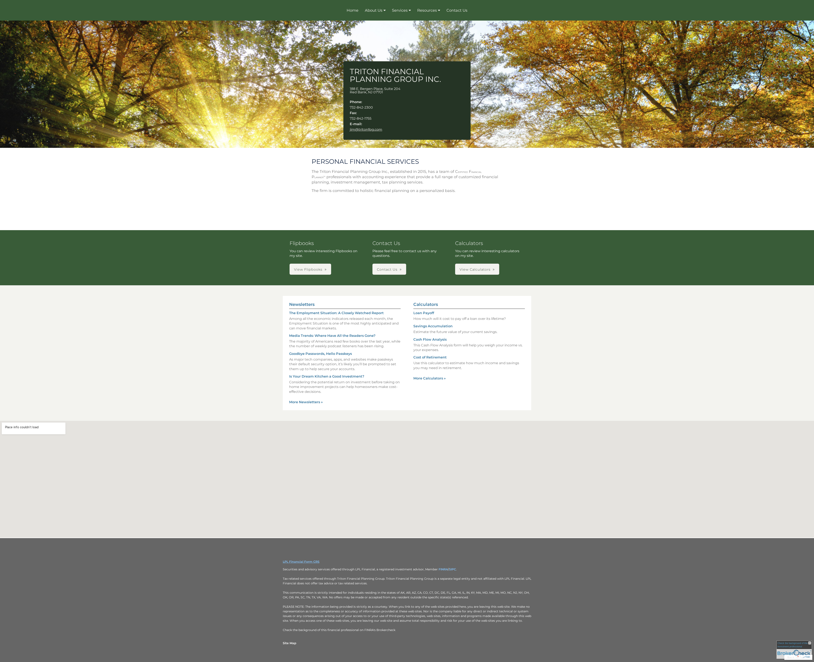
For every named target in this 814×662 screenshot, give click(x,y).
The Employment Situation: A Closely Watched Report (336, 313)
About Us (373, 10)
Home (352, 10)
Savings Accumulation (433, 326)
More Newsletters (306, 402)
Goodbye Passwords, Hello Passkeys (320, 354)
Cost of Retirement (430, 357)
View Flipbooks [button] (308, 269)
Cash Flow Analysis (430, 339)
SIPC (452, 569)
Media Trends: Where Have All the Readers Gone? (332, 336)
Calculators (425, 304)
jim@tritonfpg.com (366, 129)
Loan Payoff (423, 313)
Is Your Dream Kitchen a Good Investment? (326, 376)
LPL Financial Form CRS (301, 562)
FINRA (443, 569)
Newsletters (302, 304)
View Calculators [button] (475, 269)
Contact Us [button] (387, 269)
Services (400, 10)
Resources (427, 10)
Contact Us (456, 10)
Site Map (289, 643)
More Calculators (429, 378)
